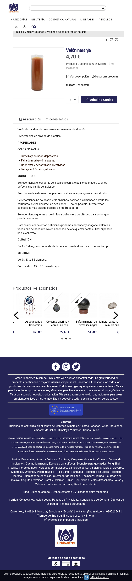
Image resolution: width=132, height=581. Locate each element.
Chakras (102, 459)
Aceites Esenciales (23, 459)
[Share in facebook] (106, 39)
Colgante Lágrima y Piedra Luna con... (57, 323)
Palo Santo (63, 471)
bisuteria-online (23, 438)
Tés (77, 480)
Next (115, 315)
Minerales (87, 19)
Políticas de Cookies (72, 503)
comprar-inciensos (18, 443)
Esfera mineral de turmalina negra (86, 323)
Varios (85, 480)
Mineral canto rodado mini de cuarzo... (111, 323)
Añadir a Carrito (101, 100)
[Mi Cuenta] (24, 27)
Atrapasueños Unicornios (33, 323)
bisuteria (11, 438)
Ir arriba (13, 499)
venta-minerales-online (104, 452)
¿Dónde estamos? (62, 492)
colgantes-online (55, 438)
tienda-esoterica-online (79, 451)
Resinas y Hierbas (93, 476)
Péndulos (105, 19)
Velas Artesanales (102, 480)
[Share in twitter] (111, 39)
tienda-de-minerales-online (98, 447)
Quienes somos (40, 492)
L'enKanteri (82, 85)
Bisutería (38, 19)
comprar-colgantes (94, 438)
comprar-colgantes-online (113, 438)
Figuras (12, 467)
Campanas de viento (83, 459)
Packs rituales (46, 471)
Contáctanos (26, 499)
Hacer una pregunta (106, 76)
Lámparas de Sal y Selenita (85, 467)
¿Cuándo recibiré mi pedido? (92, 492)
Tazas (69, 480)
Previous (16, 315)
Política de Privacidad (65, 499)
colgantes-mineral (39, 438)
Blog (15, 27)
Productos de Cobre (97, 471)
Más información (99, 577)
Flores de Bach (28, 467)
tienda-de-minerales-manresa (69, 447)
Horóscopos (46, 467)
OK (86, 577)
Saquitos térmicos (32, 480)
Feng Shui (114, 463)
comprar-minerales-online (69, 442)
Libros (107, 467)
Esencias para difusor (62, 463)
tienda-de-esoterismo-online (39, 447)
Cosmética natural (62, 19)
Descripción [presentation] (32, 119)
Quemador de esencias (37, 476)
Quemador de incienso (66, 476)
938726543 (113, 511)
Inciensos (61, 467)
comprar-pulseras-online (93, 443)
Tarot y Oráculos (54, 480)
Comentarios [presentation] (58, 119)
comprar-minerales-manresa (41, 442)
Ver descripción (79, 76)
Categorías (19, 19)
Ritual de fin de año (85, 484)
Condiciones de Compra (94, 499)
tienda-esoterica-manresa (46, 451)
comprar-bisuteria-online (74, 438)
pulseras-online (18, 447)
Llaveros (118, 467)
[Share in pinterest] (116, 39)
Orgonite (30, 471)
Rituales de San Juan (60, 484)
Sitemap (66, 421)
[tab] (30, 120)
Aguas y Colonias (46, 459)
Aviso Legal (43, 499)
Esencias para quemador (91, 463)
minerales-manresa (112, 443)
